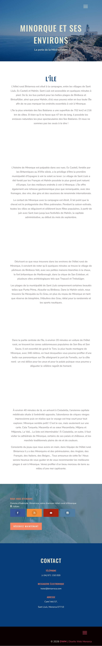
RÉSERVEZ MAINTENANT (26, 526)
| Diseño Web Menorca (76, 641)
